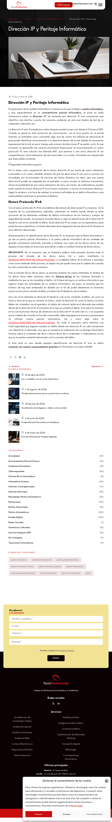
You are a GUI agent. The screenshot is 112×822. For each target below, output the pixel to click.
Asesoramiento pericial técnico (24, 461)
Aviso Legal (76, 806)
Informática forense (18, 482)
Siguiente (96, 367)
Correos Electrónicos (22, 744)
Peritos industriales (18, 507)
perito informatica (48, 573)
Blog (27, 19)
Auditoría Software (22, 732)
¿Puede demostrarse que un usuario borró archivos (45, 393)
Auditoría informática (19, 466)
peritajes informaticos (41, 560)
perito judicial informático (68, 560)
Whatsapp (71, 750)
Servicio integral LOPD (19, 533)
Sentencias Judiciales (19, 527)
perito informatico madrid (22, 566)
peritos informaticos (75, 566)
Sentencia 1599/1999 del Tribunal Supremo (31, 260)
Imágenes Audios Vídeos (70, 723)
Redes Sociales (16, 522)
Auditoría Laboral (22, 727)
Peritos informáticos (50, 19)
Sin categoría (15, 538)
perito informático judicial (50, 566)
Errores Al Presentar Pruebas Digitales (39, 437)
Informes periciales (17, 492)
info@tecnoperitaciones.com (77, 4)
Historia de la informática (21, 476)
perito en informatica (71, 573)
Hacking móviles (71, 717)
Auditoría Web (22, 738)
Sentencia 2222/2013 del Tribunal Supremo (31, 323)
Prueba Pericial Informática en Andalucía (40, 422)
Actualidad (14, 456)
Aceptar (38, 814)
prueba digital (15, 517)
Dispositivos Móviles (22, 750)
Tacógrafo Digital (71, 744)
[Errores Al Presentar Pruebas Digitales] (13, 437)
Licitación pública (71, 729)
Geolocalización (22, 755)
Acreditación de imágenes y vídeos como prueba (44, 408)
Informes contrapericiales (21, 487)
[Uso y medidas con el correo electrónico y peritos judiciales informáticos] (13, 379)
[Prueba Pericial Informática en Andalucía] (13, 422)
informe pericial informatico (23, 573)
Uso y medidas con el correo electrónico (39, 379)
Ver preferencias (94, 814)
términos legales (67, 651)
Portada (13, 19)
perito (88, 573)
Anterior (15, 367)
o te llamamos (16, 613)
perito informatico (19, 560)
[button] (106, 781)
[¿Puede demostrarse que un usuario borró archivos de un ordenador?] (13, 393)
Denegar (67, 814)
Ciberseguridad (16, 471)
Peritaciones (14, 502)
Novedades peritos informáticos (24, 497)
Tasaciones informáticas (20, 543)
